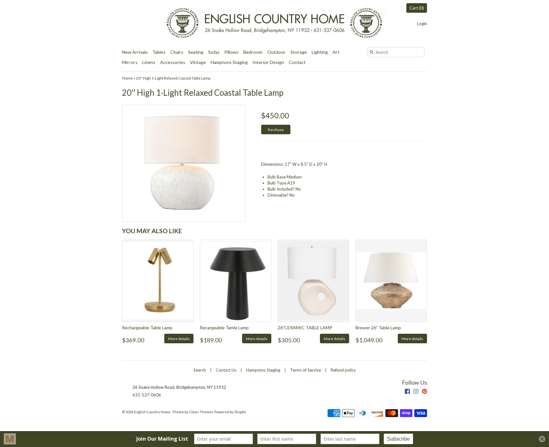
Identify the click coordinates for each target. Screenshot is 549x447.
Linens (148, 62)
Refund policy (343, 370)
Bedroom (252, 52)
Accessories (172, 62)
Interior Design (268, 62)
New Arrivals (135, 52)
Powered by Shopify (230, 412)
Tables (159, 52)
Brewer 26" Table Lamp (378, 327)
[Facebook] (407, 392)
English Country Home (152, 412)
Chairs (176, 52)
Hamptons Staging (229, 62)
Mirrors (130, 62)
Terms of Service (305, 370)
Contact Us (226, 370)
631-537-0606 (146, 394)
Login (422, 23)
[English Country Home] (274, 23)
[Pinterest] (424, 392)
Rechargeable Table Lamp (147, 327)
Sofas (214, 52)
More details (179, 338)
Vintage (198, 62)
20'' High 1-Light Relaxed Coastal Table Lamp (173, 78)
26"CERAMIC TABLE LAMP (305, 327)
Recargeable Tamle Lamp (224, 327)
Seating (195, 52)
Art (336, 52)
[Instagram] (415, 392)
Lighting (320, 52)
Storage (298, 52)
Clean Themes (201, 412)
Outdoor (276, 52)
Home (127, 78)
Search (199, 370)
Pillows (231, 52)
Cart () (417, 7)
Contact (297, 62)
